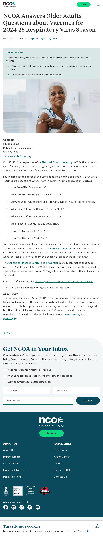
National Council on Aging (57, 162)
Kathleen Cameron (60, 248)
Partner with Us (63, 470)
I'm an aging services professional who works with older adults (39, 375)
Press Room (61, 450)
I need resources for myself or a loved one (29, 369)
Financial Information (15, 470)
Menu (97, 5)
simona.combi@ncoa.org (17, 156)
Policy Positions (12, 476)
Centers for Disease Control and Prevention (33, 262)
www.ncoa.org (72, 314)
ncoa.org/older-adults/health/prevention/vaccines (64, 281)
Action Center (62, 456)
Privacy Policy (84, 531)
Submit (88, 400)
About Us (8, 450)
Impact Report (11, 456)
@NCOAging (10, 318)
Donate (83, 4)
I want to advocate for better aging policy (29, 382)
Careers (58, 463)
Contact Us (60, 476)
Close (97, 527)
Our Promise (10, 463)
